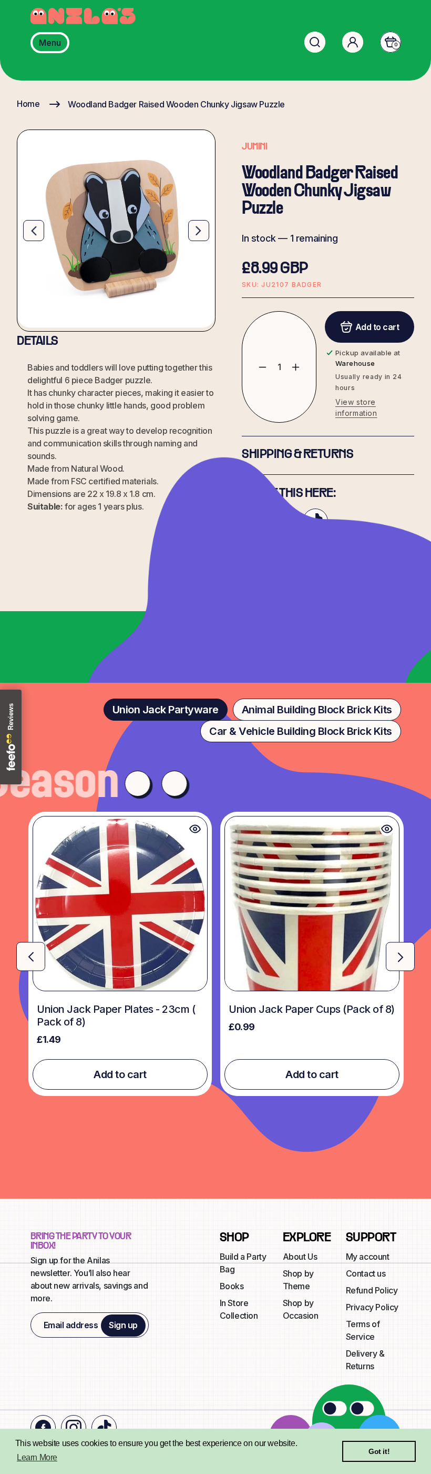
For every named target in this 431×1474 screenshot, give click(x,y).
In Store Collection (239, 1309)
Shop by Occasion (301, 1309)
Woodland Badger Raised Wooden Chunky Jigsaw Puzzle (176, 104)
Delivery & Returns (365, 1359)
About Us (300, 1256)
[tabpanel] (215, 954)
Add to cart (120, 1074)
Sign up (123, 1325)
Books (232, 1286)
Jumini (254, 147)
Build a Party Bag (243, 1262)
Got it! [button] (378, 1451)
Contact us (366, 1273)
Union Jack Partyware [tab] (165, 709)
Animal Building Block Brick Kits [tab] (317, 709)
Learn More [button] (37, 1457)
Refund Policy (372, 1290)
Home (28, 103)
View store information (356, 407)
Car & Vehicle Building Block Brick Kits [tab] (300, 731)
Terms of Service (363, 1330)
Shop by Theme (298, 1279)
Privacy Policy (372, 1307)
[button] (314, 42)
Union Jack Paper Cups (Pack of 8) (312, 1009)
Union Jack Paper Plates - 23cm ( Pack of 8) (116, 1015)
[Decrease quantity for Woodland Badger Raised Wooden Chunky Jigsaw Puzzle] (254, 366)
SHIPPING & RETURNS (297, 455)
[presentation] (30, 956)
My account (367, 1256)
